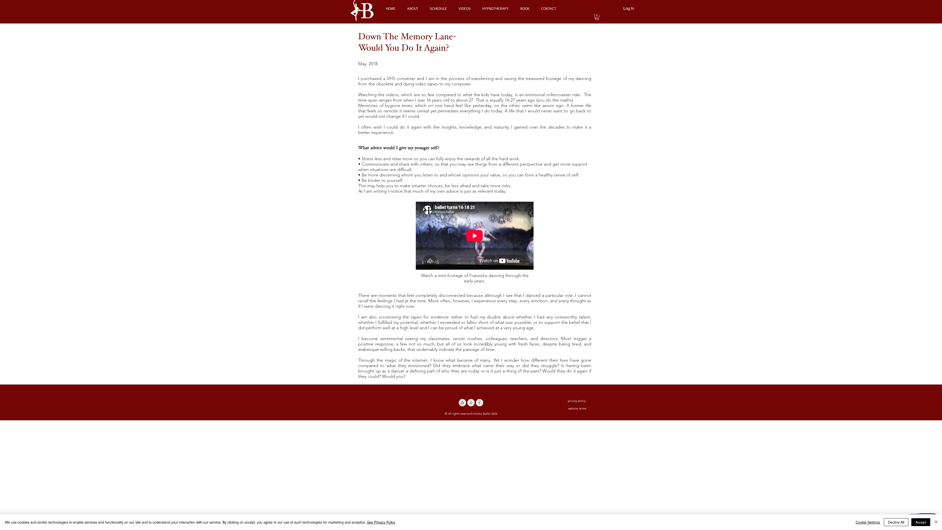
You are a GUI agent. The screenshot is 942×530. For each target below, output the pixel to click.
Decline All (896, 522)
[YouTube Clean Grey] (471, 402)
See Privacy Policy (381, 522)
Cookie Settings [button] (868, 522)
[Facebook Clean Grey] (479, 402)
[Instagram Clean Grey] (462, 402)
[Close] (936, 522)
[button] (597, 17)
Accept (921, 522)
